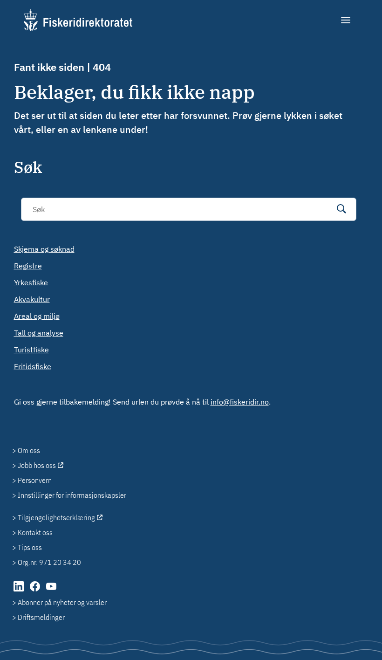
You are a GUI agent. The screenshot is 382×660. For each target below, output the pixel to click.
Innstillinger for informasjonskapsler (72, 495)
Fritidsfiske (32, 366)
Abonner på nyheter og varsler (62, 602)
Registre (28, 265)
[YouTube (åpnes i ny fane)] (51, 591)
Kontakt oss (35, 532)
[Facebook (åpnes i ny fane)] (35, 591)
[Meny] (346, 20)
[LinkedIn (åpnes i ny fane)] (19, 591)
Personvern (35, 480)
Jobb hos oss (37, 465)
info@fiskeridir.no (240, 401)
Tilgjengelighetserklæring (56, 517)
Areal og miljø (37, 316)
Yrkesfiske (31, 282)
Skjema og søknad (44, 249)
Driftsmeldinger (41, 617)
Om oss (29, 450)
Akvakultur (32, 299)
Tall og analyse (38, 332)
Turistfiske (31, 349)
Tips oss (30, 547)
